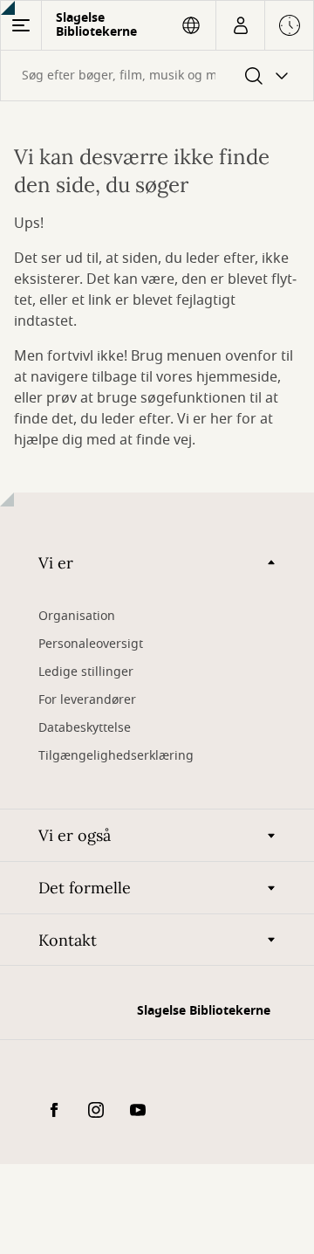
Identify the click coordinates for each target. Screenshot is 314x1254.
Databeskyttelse (84, 728)
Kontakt (67, 940)
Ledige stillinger (85, 672)
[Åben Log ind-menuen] (240, 25)
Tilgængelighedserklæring (116, 756)
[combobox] (157, 75)
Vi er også (74, 835)
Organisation (76, 616)
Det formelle (84, 888)
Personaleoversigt (90, 644)
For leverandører (87, 700)
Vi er (55, 563)
